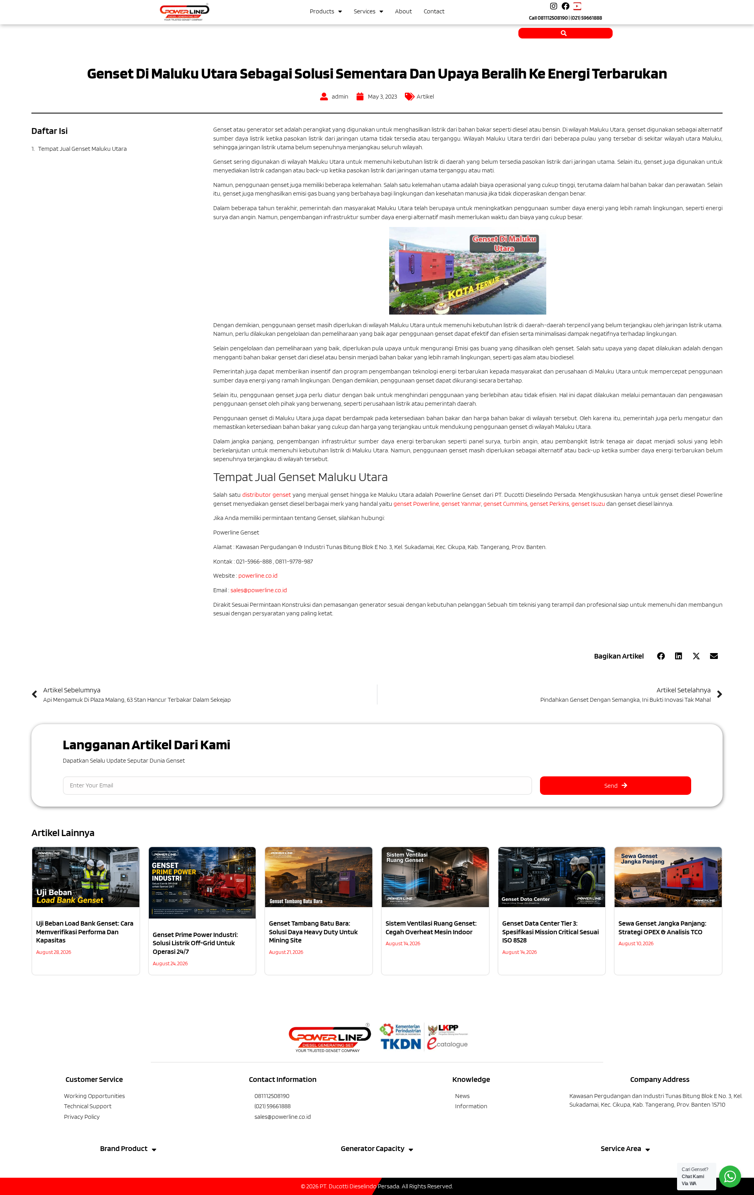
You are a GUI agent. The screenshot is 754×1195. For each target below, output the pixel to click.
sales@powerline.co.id (259, 590)
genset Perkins (549, 503)
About (403, 11)
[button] (661, 656)
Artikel (425, 96)
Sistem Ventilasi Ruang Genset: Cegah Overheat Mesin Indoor (431, 927)
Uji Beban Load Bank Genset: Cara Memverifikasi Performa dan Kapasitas (85, 931)
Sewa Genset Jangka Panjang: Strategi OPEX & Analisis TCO (662, 927)
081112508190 (553, 18)
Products (322, 11)
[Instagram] (554, 6)
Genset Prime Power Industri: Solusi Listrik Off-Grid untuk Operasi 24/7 (195, 942)
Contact (434, 11)
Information (471, 1106)
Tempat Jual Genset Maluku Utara (82, 148)
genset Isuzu (588, 503)
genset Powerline (416, 503)
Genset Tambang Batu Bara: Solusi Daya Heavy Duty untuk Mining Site (313, 931)
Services (364, 11)
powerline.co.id (258, 575)
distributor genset (266, 494)
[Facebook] (565, 6)
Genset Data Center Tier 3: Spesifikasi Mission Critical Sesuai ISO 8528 (550, 931)
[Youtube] (577, 6)
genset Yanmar (461, 503)
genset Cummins (505, 503)
